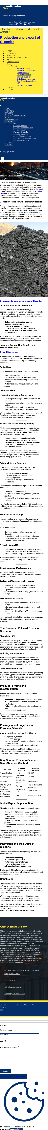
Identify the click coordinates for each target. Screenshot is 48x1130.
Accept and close (16, 1129)
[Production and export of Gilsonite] (12, 9)
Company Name (6, 1030)
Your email (4, 1035)
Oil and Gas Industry (9, 352)
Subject (3, 1041)
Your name (4, 1025)
